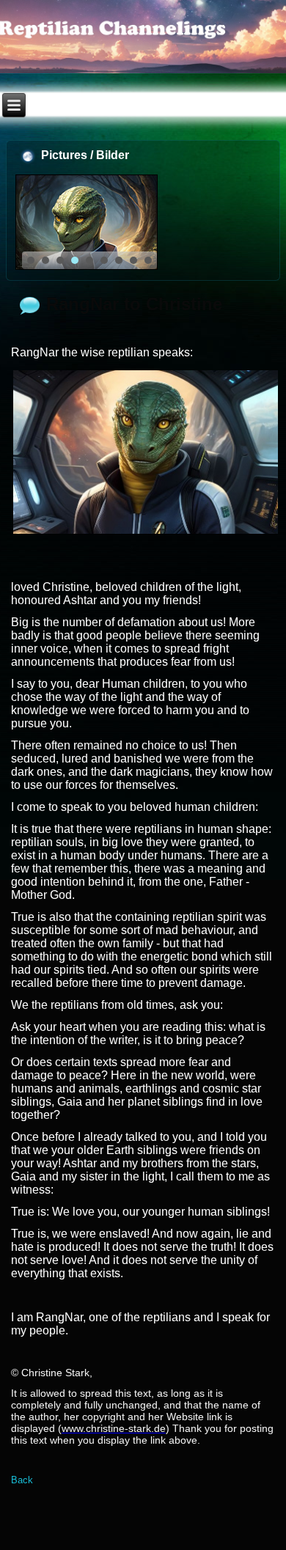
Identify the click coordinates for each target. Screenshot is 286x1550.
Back (22, 1479)
